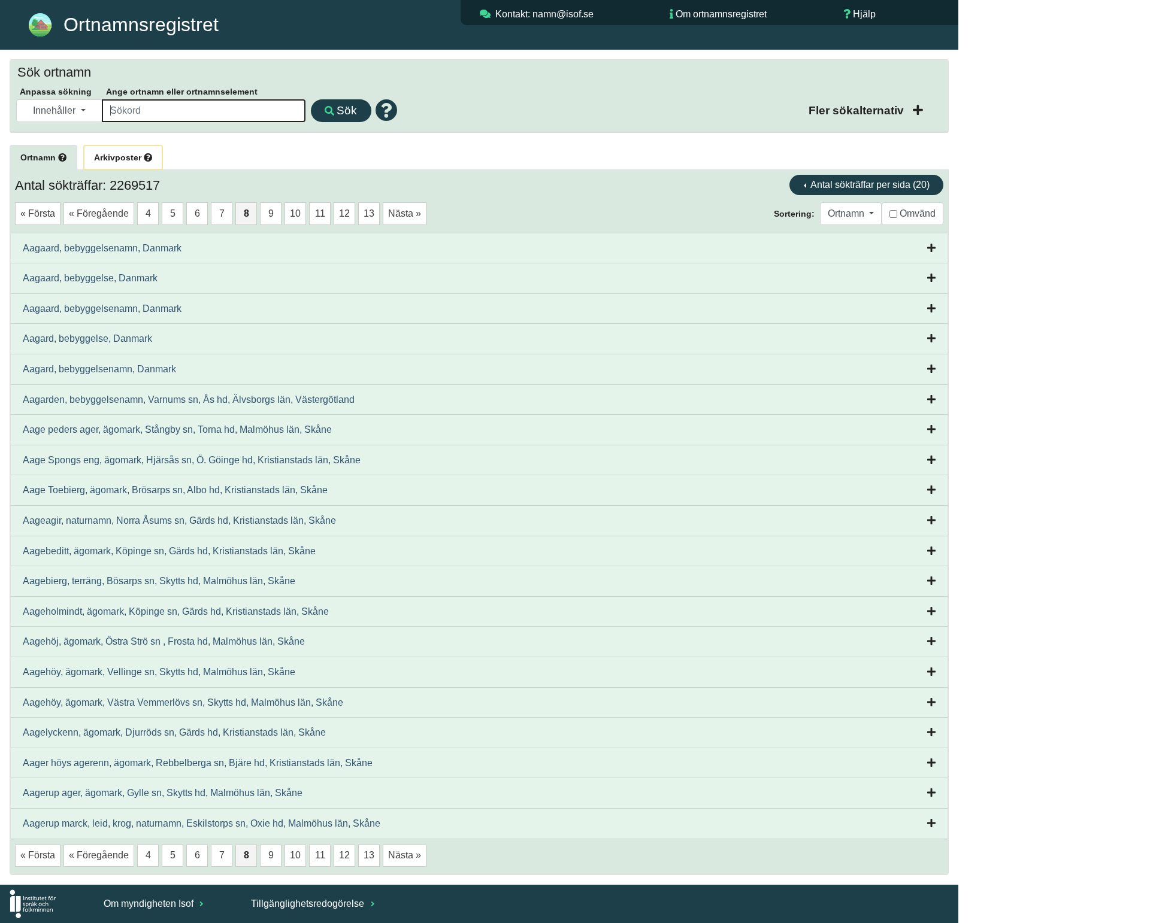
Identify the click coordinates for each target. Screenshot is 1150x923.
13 (369, 213)
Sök (347, 110)
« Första (37, 213)
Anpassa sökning (56, 91)
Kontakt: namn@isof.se (544, 14)
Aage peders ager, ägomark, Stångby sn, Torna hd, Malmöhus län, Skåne (177, 429)
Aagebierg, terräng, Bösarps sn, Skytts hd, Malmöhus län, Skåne (159, 581)
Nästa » (404, 213)
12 (344, 213)
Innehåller (55, 110)
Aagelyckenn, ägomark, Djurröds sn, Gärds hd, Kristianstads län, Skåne (174, 732)
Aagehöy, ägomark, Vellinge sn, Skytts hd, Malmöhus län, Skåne (159, 672)
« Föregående (99, 213)
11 (320, 213)
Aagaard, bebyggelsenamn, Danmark (102, 248)
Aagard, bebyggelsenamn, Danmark (99, 369)
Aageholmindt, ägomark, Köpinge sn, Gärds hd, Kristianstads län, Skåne (176, 611)
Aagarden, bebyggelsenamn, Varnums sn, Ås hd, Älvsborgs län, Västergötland (189, 399)
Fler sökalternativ (858, 110)
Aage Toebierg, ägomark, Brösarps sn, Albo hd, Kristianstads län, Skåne (175, 490)
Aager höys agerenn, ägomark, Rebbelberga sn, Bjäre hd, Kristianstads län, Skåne (198, 763)
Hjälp (864, 14)
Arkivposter (119, 157)
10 (295, 213)
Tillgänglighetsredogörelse (309, 903)
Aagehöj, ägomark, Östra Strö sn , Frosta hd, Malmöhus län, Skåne (164, 641)
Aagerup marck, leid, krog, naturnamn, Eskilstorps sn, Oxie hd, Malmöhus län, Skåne (201, 823)
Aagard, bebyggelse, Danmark (87, 338)
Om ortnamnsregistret (721, 14)
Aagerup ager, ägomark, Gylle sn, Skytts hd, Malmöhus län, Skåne (162, 793)
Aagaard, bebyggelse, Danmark (90, 278)
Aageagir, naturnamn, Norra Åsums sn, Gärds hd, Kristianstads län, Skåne (179, 520)
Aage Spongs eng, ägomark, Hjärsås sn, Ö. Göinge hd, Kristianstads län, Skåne (192, 460)
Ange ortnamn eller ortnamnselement (182, 91)
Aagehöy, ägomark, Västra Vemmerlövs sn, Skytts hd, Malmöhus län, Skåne (183, 702)
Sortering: (794, 213)
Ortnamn (39, 157)
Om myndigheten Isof (150, 903)
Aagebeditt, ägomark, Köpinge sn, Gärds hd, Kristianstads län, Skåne (169, 551)
